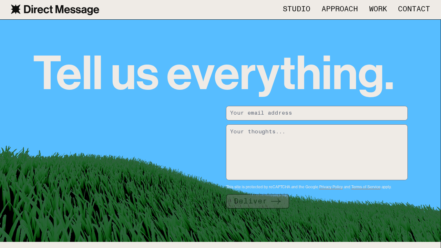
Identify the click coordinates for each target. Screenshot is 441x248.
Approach (340, 9)
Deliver (250, 201)
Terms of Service (366, 187)
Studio (296, 9)
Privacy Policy (331, 187)
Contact (414, 9)
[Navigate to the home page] (55, 10)
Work (378, 9)
